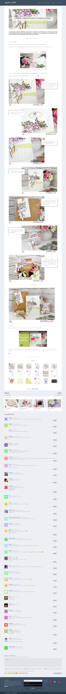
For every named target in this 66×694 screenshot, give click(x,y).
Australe (19, 19)
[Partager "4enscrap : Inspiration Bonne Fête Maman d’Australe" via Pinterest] (36, 389)
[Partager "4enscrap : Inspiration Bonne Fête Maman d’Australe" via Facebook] (32, 389)
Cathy (26, 349)
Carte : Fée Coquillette (23, 408)
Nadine (10, 529)
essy (10, 571)
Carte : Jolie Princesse (51, 408)
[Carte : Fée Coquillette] (26, 403)
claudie (10, 417)
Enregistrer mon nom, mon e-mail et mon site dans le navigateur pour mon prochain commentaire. (19, 671)
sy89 (10, 557)
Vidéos (42, 19)
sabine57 (10, 590)
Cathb (10, 604)
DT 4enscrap (30, 19)
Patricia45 (11, 610)
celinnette (11, 472)
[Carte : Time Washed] (40, 403)
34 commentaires (46, 19)
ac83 (10, 596)
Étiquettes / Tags (35, 19)
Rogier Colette (11, 510)
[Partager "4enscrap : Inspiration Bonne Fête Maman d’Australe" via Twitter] (34, 389)
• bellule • (10, 638)
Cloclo (10, 502)
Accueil (39, 2)
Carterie (27, 19)
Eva (27, 349)
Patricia (10, 430)
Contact (59, 2)
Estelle (10, 449)
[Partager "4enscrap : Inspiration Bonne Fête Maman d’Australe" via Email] (38, 389)
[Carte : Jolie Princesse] (54, 403)
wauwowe (11, 584)
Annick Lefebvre (12, 538)
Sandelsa (33, 349)
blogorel (10, 523)
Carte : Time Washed (36, 408)
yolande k (11, 478)
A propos (53, 2)
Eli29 (10, 464)
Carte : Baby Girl (8, 408)
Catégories (47, 2)
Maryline (10, 436)
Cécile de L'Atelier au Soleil (14, 517)
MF (9, 495)
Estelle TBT (11, 486)
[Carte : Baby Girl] (11, 403)
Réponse (54, 420)
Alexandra (11, 623)
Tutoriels (39, 19)
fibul (10, 565)
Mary (31, 349)
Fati (29, 349)
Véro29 (10, 577)
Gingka (10, 544)
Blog (43, 2)
